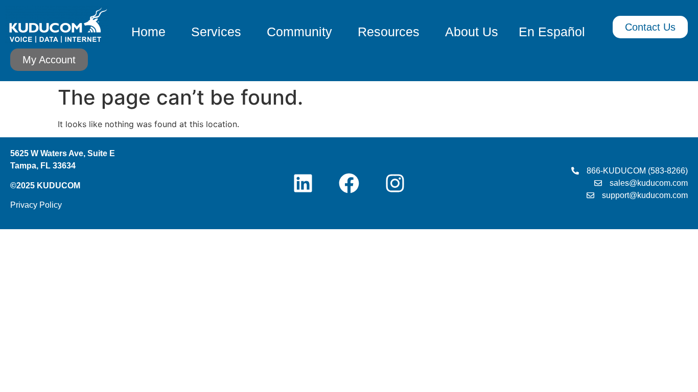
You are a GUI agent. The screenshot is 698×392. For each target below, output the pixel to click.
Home (148, 31)
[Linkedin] (303, 183)
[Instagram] (395, 183)
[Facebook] (349, 183)
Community (299, 31)
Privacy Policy (36, 205)
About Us (471, 31)
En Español (552, 31)
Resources (389, 31)
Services (216, 31)
